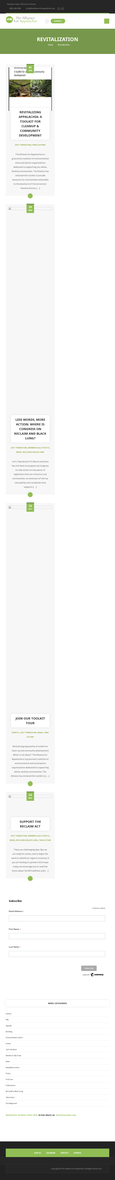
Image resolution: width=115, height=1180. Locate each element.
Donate (77, 1153)
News (19, 452)
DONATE (58, 21)
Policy (8, 1073)
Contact (64, 1153)
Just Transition (23, 145)
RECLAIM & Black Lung (33, 452)
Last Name (15, 947)
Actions (8, 1014)
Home (50, 44)
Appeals (9, 1025)
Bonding (9, 1031)
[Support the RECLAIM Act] (30, 807)
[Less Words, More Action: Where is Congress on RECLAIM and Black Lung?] (30, 312)
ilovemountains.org (66, 1115)
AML (7, 1019)
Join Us (37, 1153)
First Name (15, 929)
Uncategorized (11, 1103)
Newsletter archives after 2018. (22, 1115)
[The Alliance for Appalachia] (21, 20)
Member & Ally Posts (38, 447)
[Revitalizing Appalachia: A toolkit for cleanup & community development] (30, 89)
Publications (39, 145)
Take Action (45, 840)
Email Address (16, 911)
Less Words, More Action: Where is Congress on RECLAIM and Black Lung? (30, 428)
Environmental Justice (14, 1037)
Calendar (50, 1153)
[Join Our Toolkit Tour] (30, 611)
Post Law (9, 1079)
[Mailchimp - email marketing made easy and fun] (93, 974)
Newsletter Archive (12, 1067)
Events (15, 732)
